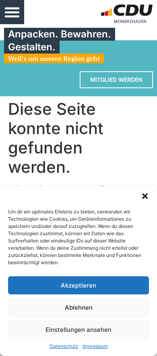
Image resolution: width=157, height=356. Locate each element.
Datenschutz (64, 346)
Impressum (95, 346)
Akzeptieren (78, 285)
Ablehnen (79, 307)
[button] (145, 196)
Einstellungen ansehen (78, 329)
